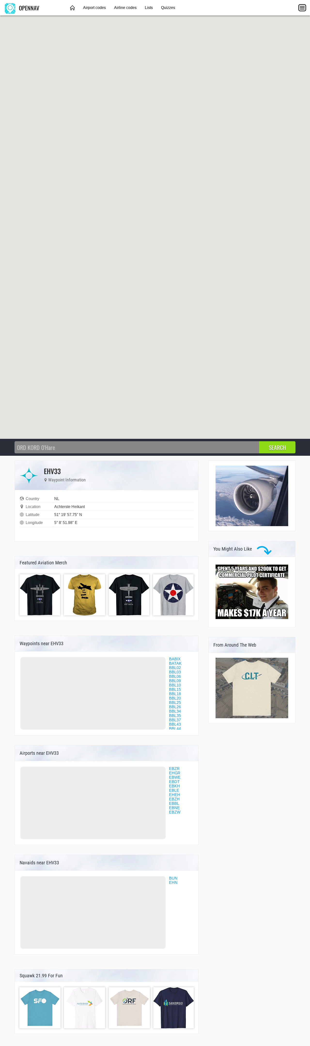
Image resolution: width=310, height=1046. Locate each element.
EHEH (174, 795)
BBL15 (175, 689)
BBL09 (175, 681)
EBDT (174, 782)
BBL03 (175, 672)
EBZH (174, 799)
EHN (173, 883)
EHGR (174, 773)
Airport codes (94, 8)
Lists (149, 8)
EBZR (174, 769)
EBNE (174, 808)
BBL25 (175, 703)
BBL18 (175, 694)
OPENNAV (28, 7)
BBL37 (175, 720)
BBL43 (175, 724)
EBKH (174, 786)
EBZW (174, 812)
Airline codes (125, 8)
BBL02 (175, 668)
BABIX (175, 659)
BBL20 (175, 698)
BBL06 (175, 676)
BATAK (175, 663)
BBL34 (175, 711)
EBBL (174, 803)
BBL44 (175, 729)
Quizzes (168, 8)
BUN (173, 878)
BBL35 (175, 716)
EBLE (174, 790)
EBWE (175, 777)
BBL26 (175, 707)
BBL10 (175, 685)
